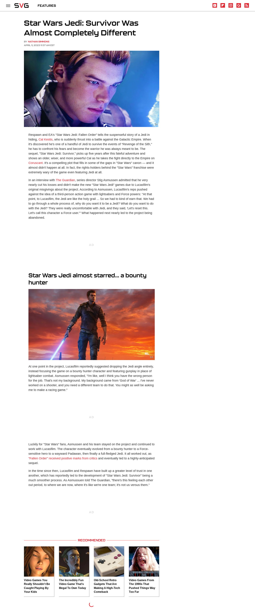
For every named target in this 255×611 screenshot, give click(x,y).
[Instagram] (230, 7)
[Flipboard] (222, 7)
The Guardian (65, 180)
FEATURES (47, 5)
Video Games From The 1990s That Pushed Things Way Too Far (142, 586)
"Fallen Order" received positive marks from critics (62, 458)
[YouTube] (214, 7)
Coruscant (35, 163)
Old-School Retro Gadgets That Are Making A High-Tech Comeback (107, 586)
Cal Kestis (46, 139)
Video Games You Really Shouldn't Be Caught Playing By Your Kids (37, 586)
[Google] (238, 7)
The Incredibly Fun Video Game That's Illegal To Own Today (72, 584)
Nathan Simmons (38, 41)
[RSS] (246, 7)
